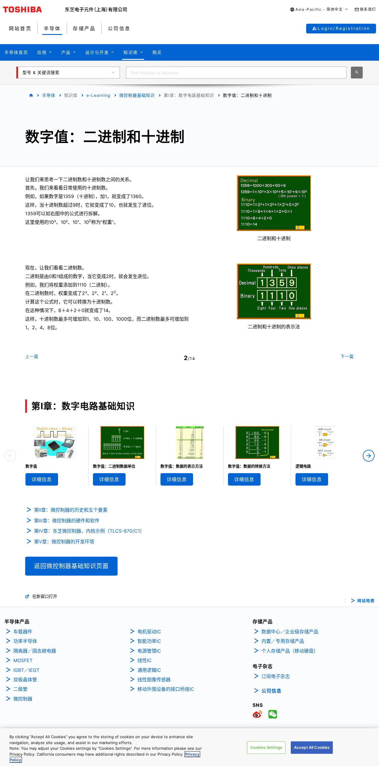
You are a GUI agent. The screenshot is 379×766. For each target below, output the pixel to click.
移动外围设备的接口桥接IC (165, 689)
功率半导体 (25, 641)
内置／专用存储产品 (282, 641)
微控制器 (22, 699)
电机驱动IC (149, 632)
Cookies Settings (266, 747)
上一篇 (31, 356)
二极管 (20, 689)
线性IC (144, 660)
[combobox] (236, 72)
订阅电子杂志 (275, 676)
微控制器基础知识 (137, 95)
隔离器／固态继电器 (34, 651)
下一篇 (347, 356)
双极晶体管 (25, 680)
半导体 (48, 95)
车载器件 (22, 632)
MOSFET (23, 660)
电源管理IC (149, 651)
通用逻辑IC (149, 670)
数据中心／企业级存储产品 (289, 632)
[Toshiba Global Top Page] (34, 9)
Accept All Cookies (312, 747)
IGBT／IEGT (26, 670)
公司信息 (271, 691)
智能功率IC (149, 641)
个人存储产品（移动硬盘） (289, 651)
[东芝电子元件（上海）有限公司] (96, 9)
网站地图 (366, 600)
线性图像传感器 (154, 680)
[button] (319, 9)
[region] (189, 747)
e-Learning (98, 95)
